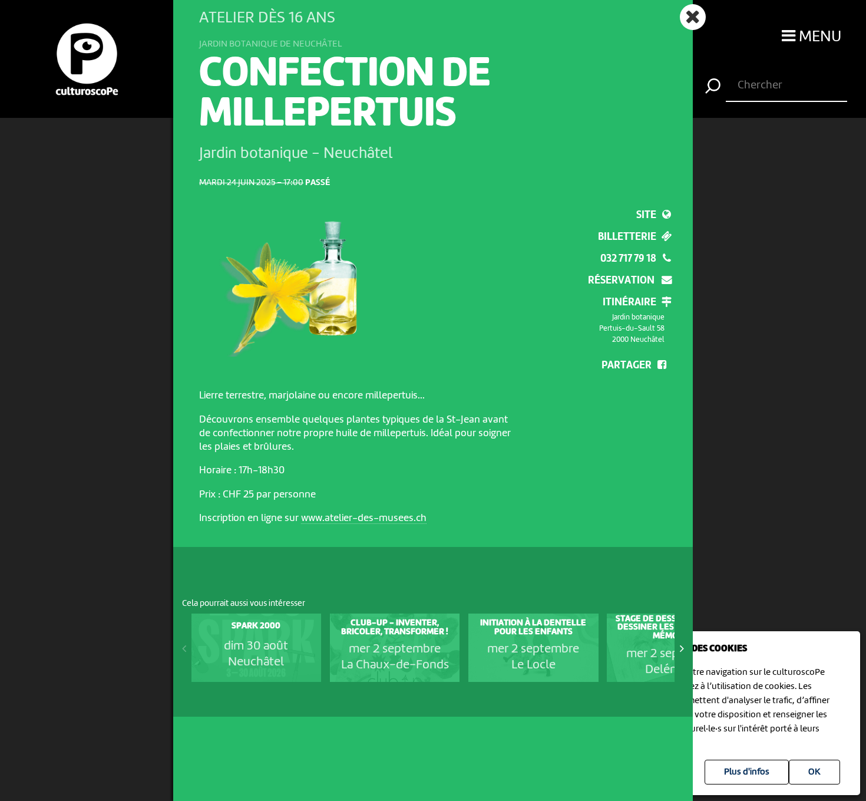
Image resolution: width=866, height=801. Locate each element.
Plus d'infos (746, 772)
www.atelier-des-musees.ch (364, 518)
